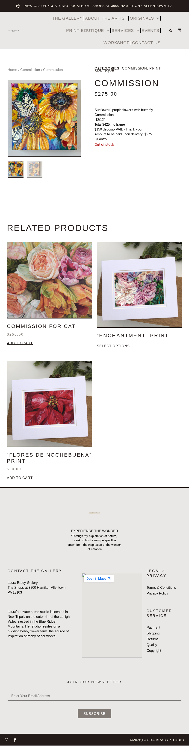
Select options (113, 346)
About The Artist (106, 18)
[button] (170, 30)
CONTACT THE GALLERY (35, 571)
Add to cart (20, 343)
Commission (30, 70)
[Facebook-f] (15, 740)
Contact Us (146, 42)
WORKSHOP (116, 42)
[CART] (177, 30)
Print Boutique (85, 30)
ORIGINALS (142, 18)
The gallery (67, 18)
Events (150, 30)
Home (12, 70)
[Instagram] (6, 740)
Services (123, 30)
